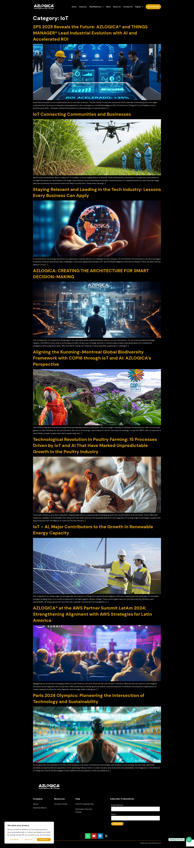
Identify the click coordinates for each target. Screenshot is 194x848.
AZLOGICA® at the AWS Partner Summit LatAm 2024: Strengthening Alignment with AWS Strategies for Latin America (92, 614)
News (108, 7)
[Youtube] (94, 836)
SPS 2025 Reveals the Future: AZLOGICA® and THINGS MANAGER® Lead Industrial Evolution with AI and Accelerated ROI (90, 33)
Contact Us (127, 7)
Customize (14, 839)
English (138, 7)
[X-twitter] (106, 836)
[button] (96, 6)
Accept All (44, 839)
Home (74, 7)
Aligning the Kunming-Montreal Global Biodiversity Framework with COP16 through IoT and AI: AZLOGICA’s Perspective (92, 358)
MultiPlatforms (95, 7)
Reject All (29, 839)
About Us (117, 7)
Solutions (83, 7)
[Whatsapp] (88, 836)
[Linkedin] (100, 836)
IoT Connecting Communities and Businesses (82, 114)
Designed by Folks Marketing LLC (150, 843)
